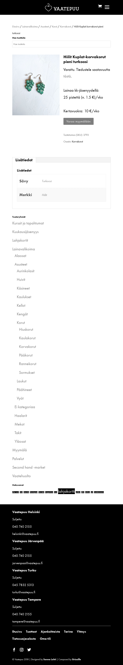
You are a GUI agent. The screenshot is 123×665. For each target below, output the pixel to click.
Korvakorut (65, 26)
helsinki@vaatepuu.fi (25, 534)
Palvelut (18, 458)
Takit (18, 432)
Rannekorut (27, 363)
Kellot (21, 305)
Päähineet (24, 389)
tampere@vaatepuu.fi (26, 621)
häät (21, 492)
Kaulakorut (27, 337)
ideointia (26, 492)
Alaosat (20, 255)
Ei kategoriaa (25, 406)
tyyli (92, 492)
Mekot (19, 424)
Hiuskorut (26, 329)
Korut (54, 26)
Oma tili (45, 639)
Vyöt (20, 398)
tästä (67, 76)
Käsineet (23, 288)
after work (15, 492)
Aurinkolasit (25, 270)
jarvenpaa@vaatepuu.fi (27, 563)
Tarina (68, 631)
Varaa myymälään (78, 121)
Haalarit (21, 415)
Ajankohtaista (50, 631)
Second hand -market (28, 467)
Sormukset (27, 372)
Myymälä (19, 449)
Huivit (21, 279)
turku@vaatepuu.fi (23, 592)
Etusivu (15, 26)
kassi (55, 492)
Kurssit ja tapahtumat (28, 223)
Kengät (22, 314)
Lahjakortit (20, 240)
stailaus (87, 492)
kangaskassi (49, 492)
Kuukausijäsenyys (25, 231)
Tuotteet (31, 631)
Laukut (21, 381)
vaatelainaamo (99, 492)
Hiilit (44, 195)
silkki (82, 492)
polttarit (78, 492)
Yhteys (81, 631)
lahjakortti (66, 491)
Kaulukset (24, 296)
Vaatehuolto (21, 475)
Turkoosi (47, 181)
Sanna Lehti (49, 659)
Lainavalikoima (30, 26)
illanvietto (41, 492)
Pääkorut (26, 355)
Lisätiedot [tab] (24, 159)
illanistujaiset (34, 492)
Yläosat (20, 441)
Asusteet (44, 26)
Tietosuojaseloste (24, 639)
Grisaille (76, 659)
